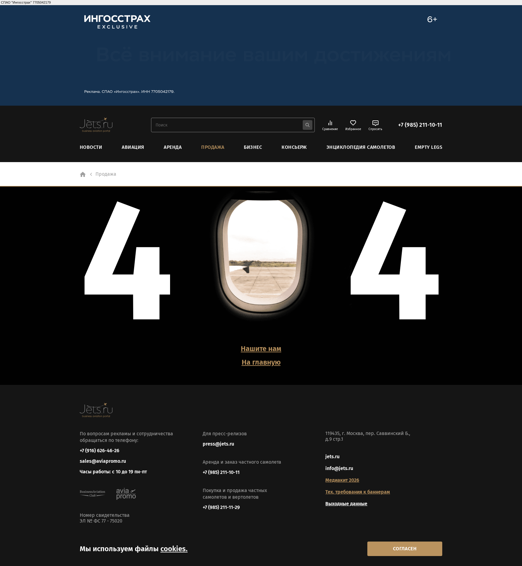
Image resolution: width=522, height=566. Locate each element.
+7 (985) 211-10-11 (420, 125)
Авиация (133, 147)
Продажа (212, 147)
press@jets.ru (218, 444)
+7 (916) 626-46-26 (99, 450)
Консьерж (294, 147)
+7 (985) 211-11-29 (221, 507)
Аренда (173, 147)
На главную (261, 362)
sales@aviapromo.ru (103, 461)
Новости (91, 147)
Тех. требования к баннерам (357, 492)
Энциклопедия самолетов (361, 147)
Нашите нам (261, 348)
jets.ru (332, 456)
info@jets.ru (339, 468)
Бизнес (253, 147)
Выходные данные (346, 504)
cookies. (174, 549)
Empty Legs (428, 147)
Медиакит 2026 (342, 480)
